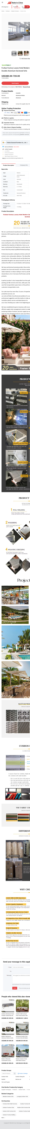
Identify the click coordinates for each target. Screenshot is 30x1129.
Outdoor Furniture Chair (8, 1107)
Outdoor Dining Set (20, 1076)
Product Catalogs (23, 1073)
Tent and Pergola (6, 1082)
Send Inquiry (15, 83)
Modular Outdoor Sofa (8, 1096)
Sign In (4, 158)
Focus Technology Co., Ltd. (19, 1123)
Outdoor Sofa (23, 11)
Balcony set (18, 1079)
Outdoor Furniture (15, 11)
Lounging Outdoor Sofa (22, 1096)
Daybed (3, 1079)
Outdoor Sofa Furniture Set (9, 1111)
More (3, 1117)
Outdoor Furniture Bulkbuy (9, 1114)
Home (3, 11)
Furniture (8, 11)
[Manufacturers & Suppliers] (15, 2)
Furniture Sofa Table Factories (10, 1104)
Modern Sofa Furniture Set (23, 1107)
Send (15, 988)
